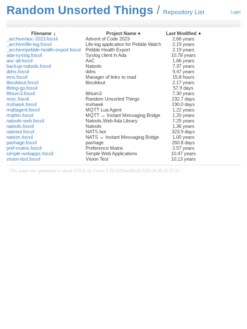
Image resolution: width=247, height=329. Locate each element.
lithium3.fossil (20, 93)
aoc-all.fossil (19, 60)
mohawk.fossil (21, 104)
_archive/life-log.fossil (28, 44)
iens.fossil (16, 77)
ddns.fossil (17, 71)
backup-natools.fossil (28, 66)
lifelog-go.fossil (21, 88)
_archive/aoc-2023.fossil (32, 38)
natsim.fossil (19, 137)
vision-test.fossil (23, 159)
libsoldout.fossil (22, 82)
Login (236, 12)
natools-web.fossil (25, 120)
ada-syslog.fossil (24, 55)
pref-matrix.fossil (23, 148)
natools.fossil (20, 126)
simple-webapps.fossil (29, 153)
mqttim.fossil (19, 115)
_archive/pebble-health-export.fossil (43, 49)
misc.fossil (17, 99)
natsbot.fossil (20, 131)
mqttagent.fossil (23, 109)
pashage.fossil (21, 142)
